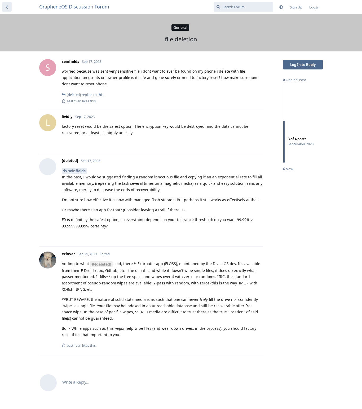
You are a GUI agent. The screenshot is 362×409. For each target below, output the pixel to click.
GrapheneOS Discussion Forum (74, 6)
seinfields (77, 170)
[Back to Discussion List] (7, 7)
